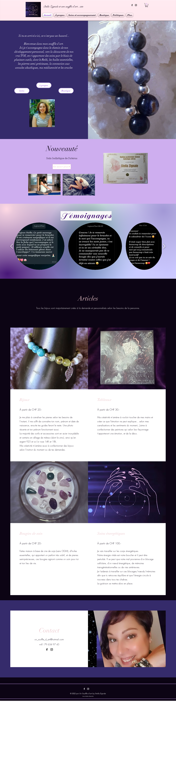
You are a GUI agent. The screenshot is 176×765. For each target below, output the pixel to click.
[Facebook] (132, 5)
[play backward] (12, 246)
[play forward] (164, 246)
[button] (146, 5)
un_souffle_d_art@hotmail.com (49, 639)
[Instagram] (136, 5)
